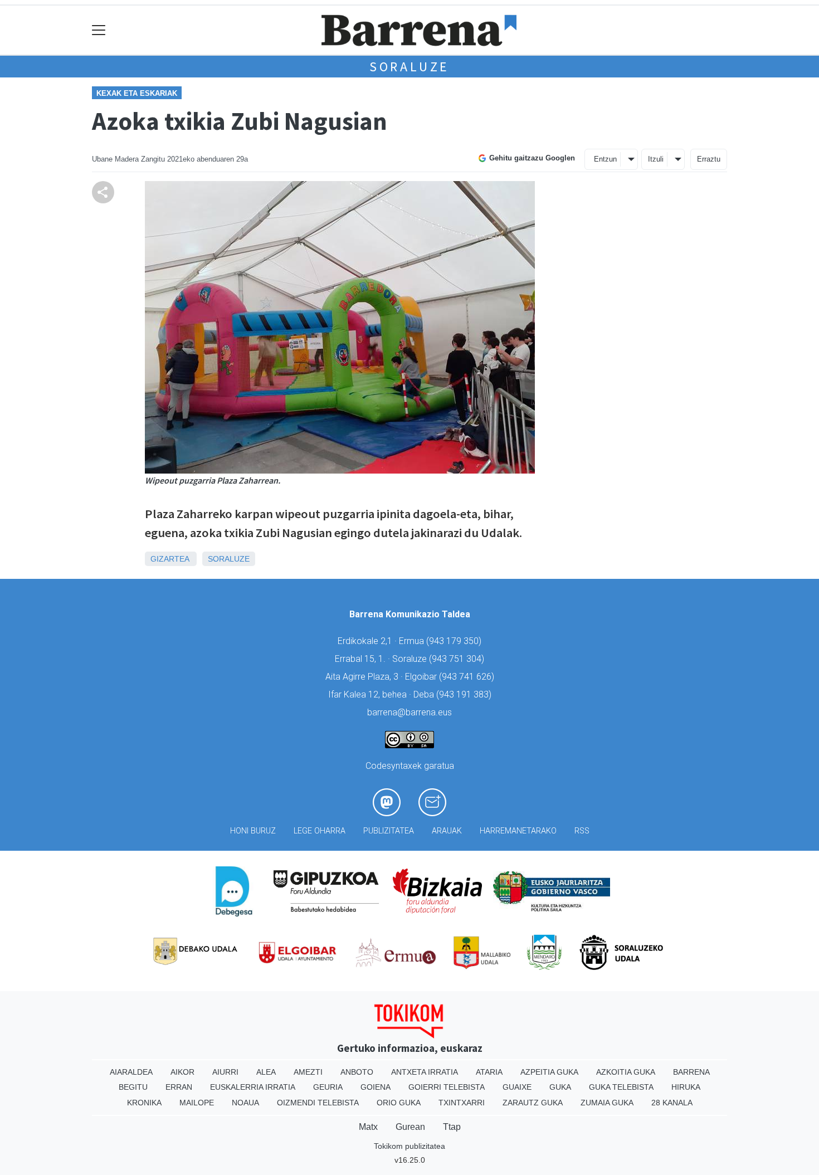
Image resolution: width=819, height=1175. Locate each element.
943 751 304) (458, 659)
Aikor (182, 1071)
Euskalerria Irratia (252, 1087)
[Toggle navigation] (99, 30)
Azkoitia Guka (625, 1071)
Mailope (196, 1102)
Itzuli (656, 159)
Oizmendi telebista (318, 1102)
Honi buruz (253, 831)
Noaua (245, 1102)
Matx (368, 1127)
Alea (266, 1071)
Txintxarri (461, 1102)
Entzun (605, 159)
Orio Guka (399, 1102)
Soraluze (409, 66)
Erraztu (708, 159)
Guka (560, 1087)
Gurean (410, 1127)
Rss (581, 831)
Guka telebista (621, 1087)
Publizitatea (388, 831)
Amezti (308, 1071)
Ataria (489, 1071)
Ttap (452, 1127)
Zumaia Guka (607, 1102)
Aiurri (225, 1071)
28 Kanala (672, 1102)
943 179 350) (455, 641)
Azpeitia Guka (549, 1071)
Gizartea (169, 558)
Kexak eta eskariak (136, 93)
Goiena (375, 1087)
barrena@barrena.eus (409, 712)
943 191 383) (465, 694)
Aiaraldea (131, 1071)
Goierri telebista (446, 1087)
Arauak (447, 831)
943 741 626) (468, 676)
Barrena (691, 1071)
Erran (178, 1087)
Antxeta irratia (424, 1071)
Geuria (328, 1087)
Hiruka (685, 1087)
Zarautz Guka (533, 1102)
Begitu (133, 1087)
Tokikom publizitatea (409, 1146)
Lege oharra (319, 831)
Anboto (356, 1071)
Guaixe (517, 1087)
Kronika (144, 1102)
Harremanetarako (518, 831)
